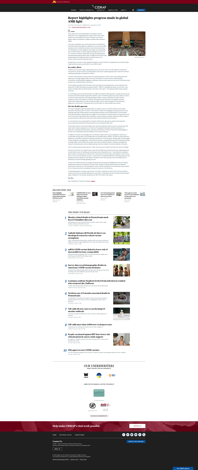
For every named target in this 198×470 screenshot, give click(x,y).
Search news (79, 435)
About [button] (123, 10)
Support (141, 10)
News (74, 10)
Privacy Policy (83, 459)
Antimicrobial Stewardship (79, 27)
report (93, 181)
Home (54, 435)
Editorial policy (66, 435)
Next (70, 190)
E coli (88, 27)
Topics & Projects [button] (86, 10)
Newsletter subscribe (136, 441)
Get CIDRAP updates (183, 468)
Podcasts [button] (100, 10)
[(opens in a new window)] (61, 2)
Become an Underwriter (99, 416)
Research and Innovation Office (60, 459)
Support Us (137, 426)
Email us (57, 449)
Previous (68, 190)
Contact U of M (74, 459)
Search (133, 10)
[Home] (99, 6)
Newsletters (113, 10)
